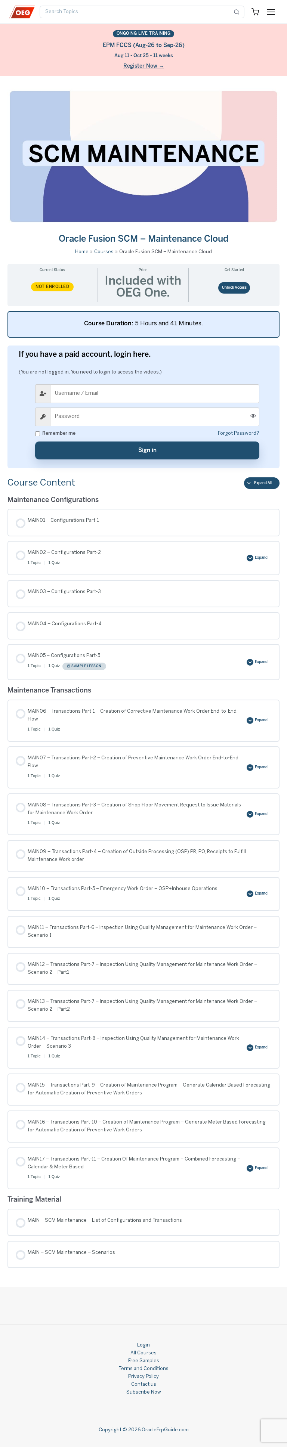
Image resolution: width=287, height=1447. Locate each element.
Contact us (143, 1384)
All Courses (143, 1353)
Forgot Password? (238, 433)
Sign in (147, 450)
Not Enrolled (52, 287)
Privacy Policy (143, 1377)
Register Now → (143, 66)
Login (143, 1345)
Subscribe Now (143, 1392)
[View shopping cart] (255, 12)
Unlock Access (234, 287)
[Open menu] (271, 12)
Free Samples (143, 1361)
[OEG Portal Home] (22, 12)
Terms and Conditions (143, 1369)
